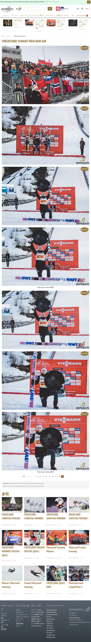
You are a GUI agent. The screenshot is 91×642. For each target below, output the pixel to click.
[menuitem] (78, 9)
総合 (2, 618)
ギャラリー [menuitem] (49, 15)
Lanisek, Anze (49, 623)
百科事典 (4, 629)
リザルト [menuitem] (22, 15)
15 (43, 476)
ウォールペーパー (21, 614)
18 (52, 476)
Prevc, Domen (49, 628)
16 (46, 476)
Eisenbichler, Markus (51, 612)
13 (36, 476)
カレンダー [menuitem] (32, 15)
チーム (18, 621)
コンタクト (72, 613)
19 (56, 476)
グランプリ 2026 (36, 610)
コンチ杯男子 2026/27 (37, 623)
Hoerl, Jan (48, 617)
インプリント (73, 615)
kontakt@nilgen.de (40, 486)
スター (18, 626)
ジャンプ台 (4, 625)
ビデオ (18, 610)
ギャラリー (8, 36)
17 (49, 476)
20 (59, 476)
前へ (24, 476)
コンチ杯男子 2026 (36, 614)
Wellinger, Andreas (50, 637)
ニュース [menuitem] (6, 15)
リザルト (4, 615)
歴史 (2, 627)
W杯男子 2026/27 (36, 619)
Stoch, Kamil (49, 633)
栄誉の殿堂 (19, 623)
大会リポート (5, 620)
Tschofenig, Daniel (50, 635)
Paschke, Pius (49, 626)
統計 (2, 622)
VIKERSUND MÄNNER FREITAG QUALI (11, 551)
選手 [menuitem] (40, 15)
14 (40, 476)
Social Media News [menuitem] (82, 15)
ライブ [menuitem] (14, 15)
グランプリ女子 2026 (37, 612)
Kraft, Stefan (49, 621)
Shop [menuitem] (72, 15)
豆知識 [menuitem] (58, 15)
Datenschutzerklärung (74, 618)
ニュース (4, 613)
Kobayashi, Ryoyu (50, 619)
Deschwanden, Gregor (51, 610)
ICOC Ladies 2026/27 (36, 626)
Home (3, 36)
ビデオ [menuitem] (66, 15)
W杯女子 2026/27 (36, 621)
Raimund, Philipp (50, 630)
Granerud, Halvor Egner (52, 614)
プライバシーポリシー (52, 1)
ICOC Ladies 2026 (35, 617)
